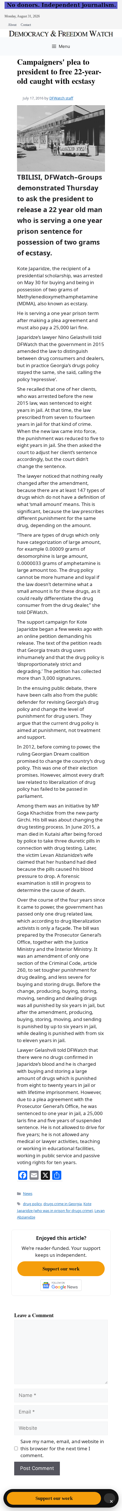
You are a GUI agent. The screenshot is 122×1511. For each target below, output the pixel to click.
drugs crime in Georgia (62, 1203)
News (27, 1193)
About (12, 25)
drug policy (32, 1203)
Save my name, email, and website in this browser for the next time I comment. (62, 1448)
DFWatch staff (61, 98)
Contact (26, 25)
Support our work (61, 1268)
